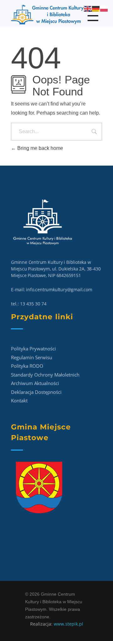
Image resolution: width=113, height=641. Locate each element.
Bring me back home (39, 148)
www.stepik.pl (68, 624)
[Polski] (104, 8)
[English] (88, 8)
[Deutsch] (96, 8)
